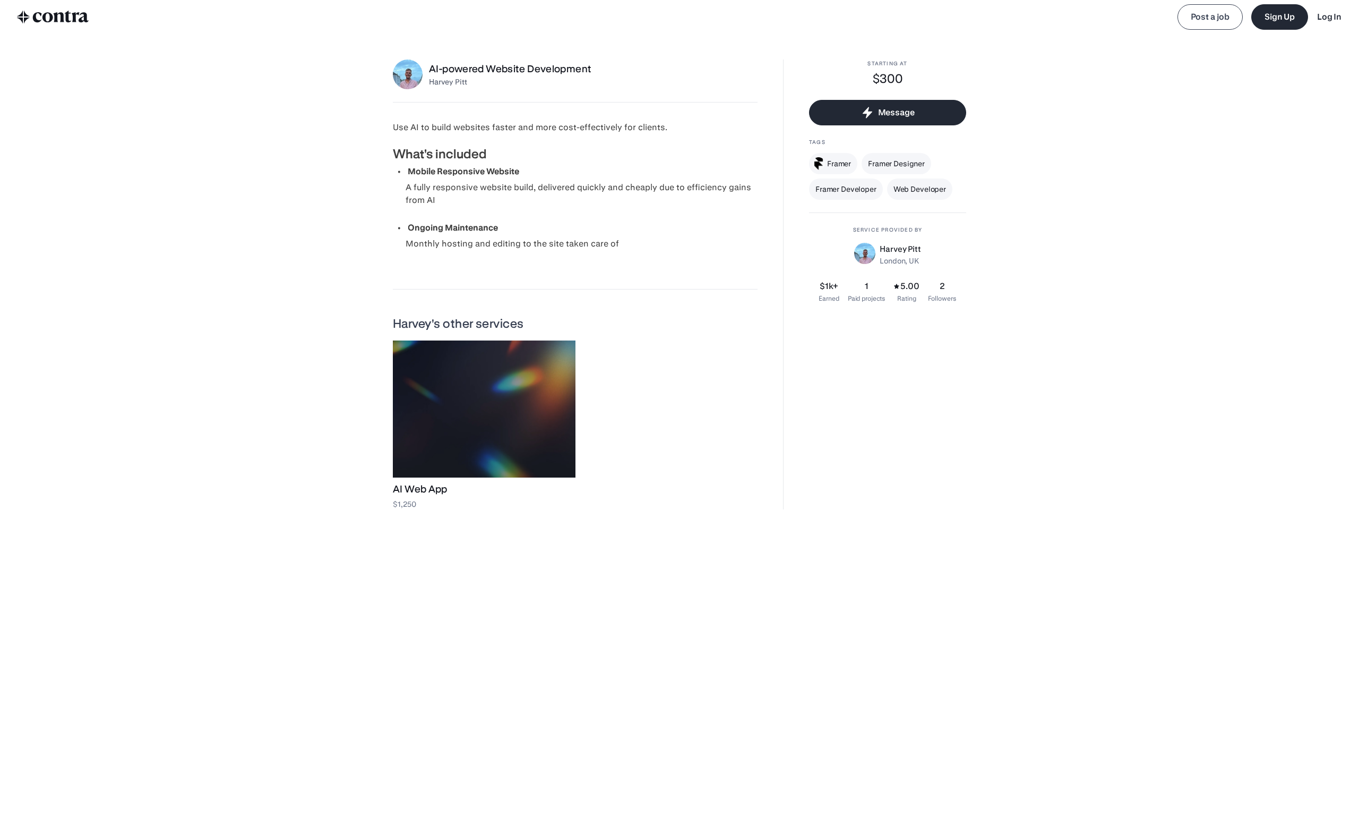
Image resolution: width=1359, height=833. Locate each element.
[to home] (53, 17)
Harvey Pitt (448, 82)
